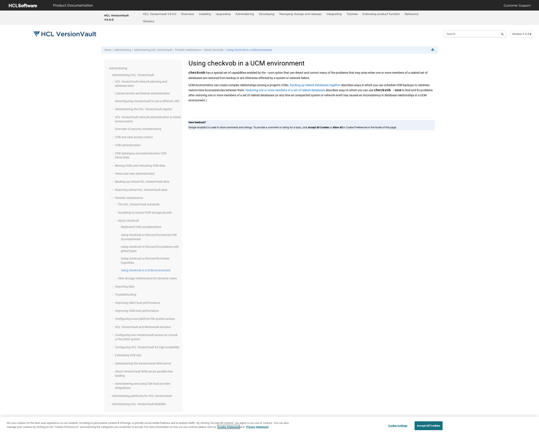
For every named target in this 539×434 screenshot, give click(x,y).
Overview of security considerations (138, 129)
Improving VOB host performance (137, 310)
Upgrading (223, 13)
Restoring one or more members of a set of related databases (285, 90)
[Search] (502, 34)
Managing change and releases (300, 13)
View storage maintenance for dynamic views (147, 278)
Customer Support (517, 5)
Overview (187, 13)
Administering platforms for (142, 396)
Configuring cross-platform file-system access (145, 318)
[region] (269, 425)
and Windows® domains (143, 327)
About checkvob (213, 49)
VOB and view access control (134, 137)
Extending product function (381, 13)
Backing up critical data (142, 181)
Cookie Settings (398, 425)
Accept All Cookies (428, 425)
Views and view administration (135, 173)
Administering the (143, 363)
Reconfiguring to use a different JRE (147, 101)
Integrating (334, 13)
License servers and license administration (142, 93)
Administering (244, 13)
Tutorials (352, 13)
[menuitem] (160, 14)
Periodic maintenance (188, 49)
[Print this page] (433, 50)
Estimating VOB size (128, 355)
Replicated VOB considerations (141, 227)
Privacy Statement (257, 427)
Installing (205, 13)
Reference (412, 13)
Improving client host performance (137, 302)
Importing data (125, 286)
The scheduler (139, 204)
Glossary (148, 21)
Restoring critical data (141, 190)
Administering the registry (143, 109)
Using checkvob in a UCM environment (249, 49)
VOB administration (128, 145)
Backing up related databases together (315, 85)
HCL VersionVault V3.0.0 (116, 17)
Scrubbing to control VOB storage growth (145, 212)
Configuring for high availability (147, 347)
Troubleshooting (125, 294)
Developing (267, 13)
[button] (107, 68)
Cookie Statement (228, 427)
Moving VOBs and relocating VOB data (140, 165)
